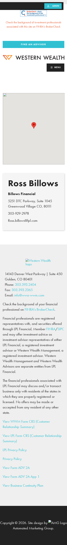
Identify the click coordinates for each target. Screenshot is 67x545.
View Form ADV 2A (16, 467)
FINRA (50, 329)
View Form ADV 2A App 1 (21, 476)
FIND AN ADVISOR (33, 44)
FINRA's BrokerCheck (39, 309)
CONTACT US (55, 35)
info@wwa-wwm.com (29, 295)
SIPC (61, 329)
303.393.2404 (33, 35)
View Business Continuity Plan (23, 485)
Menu (57, 67)
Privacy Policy (12, 458)
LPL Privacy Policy (15, 450)
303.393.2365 (22, 290)
